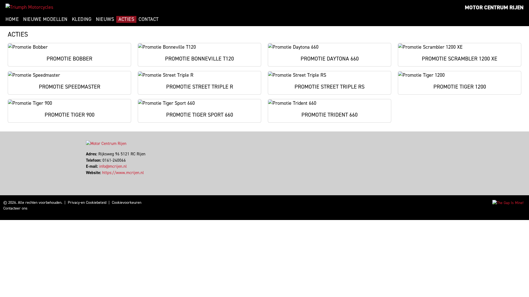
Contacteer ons (15, 208)
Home (12, 19)
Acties (126, 19)
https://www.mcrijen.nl (123, 172)
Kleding (82, 19)
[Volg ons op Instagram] (91, 179)
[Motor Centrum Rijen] (29, 7)
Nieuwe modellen (45, 19)
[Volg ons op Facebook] (86, 179)
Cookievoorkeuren (126, 202)
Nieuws (105, 19)
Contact (149, 19)
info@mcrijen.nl (113, 166)
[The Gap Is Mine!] (507, 202)
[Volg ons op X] (89, 179)
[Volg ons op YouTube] (94, 179)
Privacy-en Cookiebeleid (87, 202)
